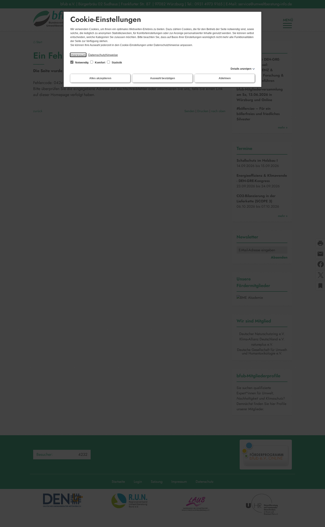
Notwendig (82, 62)
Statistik (116, 62)
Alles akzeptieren (100, 78)
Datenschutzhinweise (103, 55)
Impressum (78, 55)
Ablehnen (225, 78)
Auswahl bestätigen (162, 78)
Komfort (100, 62)
